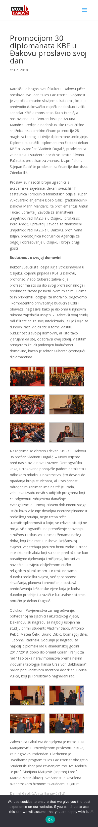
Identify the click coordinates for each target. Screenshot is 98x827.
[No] (91, 811)
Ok (50, 819)
